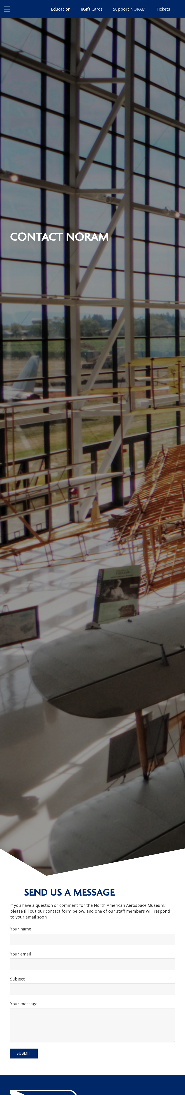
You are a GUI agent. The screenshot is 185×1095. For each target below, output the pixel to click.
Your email (20, 954)
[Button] (27, 9)
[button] (7, 9)
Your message (23, 1003)
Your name (20, 929)
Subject (17, 979)
